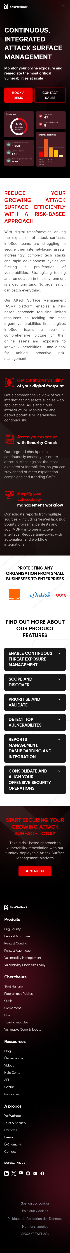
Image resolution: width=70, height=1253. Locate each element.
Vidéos (9, 1065)
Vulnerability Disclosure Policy (24, 965)
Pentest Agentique (17, 950)
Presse (8, 1137)
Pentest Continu (15, 943)
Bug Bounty (12, 929)
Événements (13, 1144)
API (6, 1080)
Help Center (12, 1072)
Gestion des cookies (35, 1203)
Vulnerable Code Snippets (22, 1029)
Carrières (10, 1130)
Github (9, 1087)
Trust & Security (15, 1123)
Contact (10, 1151)
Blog (7, 1051)
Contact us (35, 871)
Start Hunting (13, 986)
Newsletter (11, 1094)
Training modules (16, 1022)
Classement (12, 1008)
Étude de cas (13, 1058)
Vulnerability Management (22, 958)
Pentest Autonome (17, 936)
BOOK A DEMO (18, 95)
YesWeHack (12, 1115)
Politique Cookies (35, 1211)
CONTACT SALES (50, 95)
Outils (8, 1001)
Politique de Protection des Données (35, 1219)
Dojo (7, 1015)
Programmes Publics (18, 993)
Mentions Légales (35, 1226)
